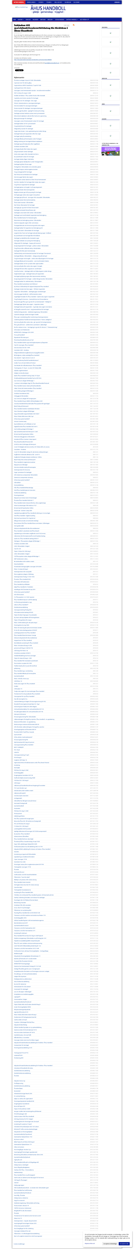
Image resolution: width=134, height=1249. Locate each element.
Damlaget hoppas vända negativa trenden (26, 169)
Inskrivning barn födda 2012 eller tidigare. (25, 706)
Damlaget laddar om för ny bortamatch (25, 123)
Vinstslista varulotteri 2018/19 (22, 653)
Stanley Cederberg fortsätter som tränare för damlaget (29, 897)
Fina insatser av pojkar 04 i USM (23, 663)
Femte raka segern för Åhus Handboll (24, 683)
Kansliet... (16, 851)
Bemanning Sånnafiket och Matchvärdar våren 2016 (28, 1154)
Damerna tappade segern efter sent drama (26, 223)
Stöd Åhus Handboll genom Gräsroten (24, 490)
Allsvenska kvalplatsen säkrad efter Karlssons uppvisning (30, 116)
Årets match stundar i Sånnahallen (23, 202)
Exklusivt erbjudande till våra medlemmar (25, 638)
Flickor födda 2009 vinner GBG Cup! (23, 416)
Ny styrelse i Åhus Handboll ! (22, 834)
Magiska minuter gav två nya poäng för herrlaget (27, 192)
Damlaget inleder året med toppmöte (24, 190)
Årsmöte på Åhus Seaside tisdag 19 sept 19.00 (27, 841)
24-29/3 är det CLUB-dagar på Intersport (25, 444)
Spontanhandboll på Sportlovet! (23, 1134)
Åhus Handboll (19, 2)
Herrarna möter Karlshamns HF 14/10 (24, 1032)
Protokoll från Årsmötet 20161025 (23, 961)
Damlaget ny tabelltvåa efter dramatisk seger (26, 238)
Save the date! (18, 887)
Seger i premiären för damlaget (22, 472)
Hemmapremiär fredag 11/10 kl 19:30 (24, 577)
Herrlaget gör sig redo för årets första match (26, 207)
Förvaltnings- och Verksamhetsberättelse (25, 974)
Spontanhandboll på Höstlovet (22, 1193)
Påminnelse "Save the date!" (22, 877)
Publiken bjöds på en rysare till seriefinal (25, 666)
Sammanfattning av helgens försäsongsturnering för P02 (30, 701)
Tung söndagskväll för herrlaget (23, 172)
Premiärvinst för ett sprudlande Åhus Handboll (27, 694)
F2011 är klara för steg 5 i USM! (22, 93)
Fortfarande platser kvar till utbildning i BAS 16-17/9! (28, 846)
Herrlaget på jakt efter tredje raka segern (25, 149)
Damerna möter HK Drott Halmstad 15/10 (25, 1030)
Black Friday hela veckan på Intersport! (24, 459)
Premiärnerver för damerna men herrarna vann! (27, 1216)
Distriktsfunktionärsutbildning (22, 1073)
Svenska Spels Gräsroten (21, 795)
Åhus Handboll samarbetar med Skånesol (25, 284)
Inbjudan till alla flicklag (20, 1025)
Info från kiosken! (19, 594)
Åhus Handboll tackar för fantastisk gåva (25, 218)
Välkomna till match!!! (20, 793)
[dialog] (107, 1239)
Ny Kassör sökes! (19, 1139)
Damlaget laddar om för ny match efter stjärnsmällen (28, 263)
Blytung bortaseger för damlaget (23, 118)
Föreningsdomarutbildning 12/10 (23, 1048)
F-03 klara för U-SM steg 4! (21, 780)
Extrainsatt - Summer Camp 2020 (23, 510)
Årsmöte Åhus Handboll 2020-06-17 (23, 500)
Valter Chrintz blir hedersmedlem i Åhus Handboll (27, 388)
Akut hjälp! (17, 767)
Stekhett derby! (18, 1172)
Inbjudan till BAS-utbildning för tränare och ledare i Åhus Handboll (32, 849)
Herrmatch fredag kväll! (20, 803)
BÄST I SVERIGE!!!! (19, 747)
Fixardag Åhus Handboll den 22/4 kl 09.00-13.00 (27, 913)
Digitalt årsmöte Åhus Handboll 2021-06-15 (25, 426)
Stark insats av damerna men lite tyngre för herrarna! (29, 1177)
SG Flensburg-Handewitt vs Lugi (23, 602)
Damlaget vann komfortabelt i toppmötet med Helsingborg (30, 215)
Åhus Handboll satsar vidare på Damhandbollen (27, 386)
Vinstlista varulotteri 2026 (21, 146)
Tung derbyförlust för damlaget (22, 126)
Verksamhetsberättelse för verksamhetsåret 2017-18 (28, 709)
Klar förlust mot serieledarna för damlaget (25, 174)
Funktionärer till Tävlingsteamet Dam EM (25, 1017)
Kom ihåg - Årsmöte (19, 1195)
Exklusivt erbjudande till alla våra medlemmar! (27, 528)
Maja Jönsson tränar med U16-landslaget (25, 498)
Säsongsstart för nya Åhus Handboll (24, 696)
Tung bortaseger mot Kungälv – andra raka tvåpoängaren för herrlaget (33, 258)
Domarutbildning (18, 485)
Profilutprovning (18, 1083)
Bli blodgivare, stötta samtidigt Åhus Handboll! (26, 355)
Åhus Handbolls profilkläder (22, 584)
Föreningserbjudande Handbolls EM (24, 1101)
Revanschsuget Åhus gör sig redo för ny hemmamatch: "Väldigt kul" (32, 302)
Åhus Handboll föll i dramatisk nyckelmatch (26, 661)
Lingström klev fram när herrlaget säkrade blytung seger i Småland (32, 233)
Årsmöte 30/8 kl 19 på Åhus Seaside (24, 732)
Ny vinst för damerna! (20, 984)
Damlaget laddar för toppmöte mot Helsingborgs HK (28, 228)
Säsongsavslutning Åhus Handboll (23, 745)
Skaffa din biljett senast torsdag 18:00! (24, 778)
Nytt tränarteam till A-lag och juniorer (24, 742)
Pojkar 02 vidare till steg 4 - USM (23, 658)
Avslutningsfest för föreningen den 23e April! (26, 1121)
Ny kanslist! (17, 1091)
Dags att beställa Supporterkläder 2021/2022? (26, 414)
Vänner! (16, 1182)
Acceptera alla (124, 1244)
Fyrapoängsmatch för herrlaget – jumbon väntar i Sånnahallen (31, 246)
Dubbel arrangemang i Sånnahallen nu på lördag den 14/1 (30, 938)
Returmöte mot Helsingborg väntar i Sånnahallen (27, 220)
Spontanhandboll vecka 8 (21, 925)
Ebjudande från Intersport (21, 337)
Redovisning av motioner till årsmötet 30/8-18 (26, 724)
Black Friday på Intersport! (21, 406)
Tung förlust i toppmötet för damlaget (24, 184)
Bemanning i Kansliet (20, 902)
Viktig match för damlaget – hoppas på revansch (27, 243)
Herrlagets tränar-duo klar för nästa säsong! (26, 885)
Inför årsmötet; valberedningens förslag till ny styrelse (29, 727)
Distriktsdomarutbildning (21, 607)
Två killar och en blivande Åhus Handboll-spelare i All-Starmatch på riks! (34, 895)
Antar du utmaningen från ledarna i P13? (25, 505)
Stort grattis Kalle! (19, 526)
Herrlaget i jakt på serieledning (22, 136)
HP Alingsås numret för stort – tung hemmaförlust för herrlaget (31, 309)
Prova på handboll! (19, 335)
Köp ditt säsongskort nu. (21, 699)
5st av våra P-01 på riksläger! (22, 907)
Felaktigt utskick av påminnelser (23, 979)
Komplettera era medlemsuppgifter (24, 994)
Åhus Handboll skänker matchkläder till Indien (27, 409)
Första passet (18, 813)
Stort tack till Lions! (19, 872)
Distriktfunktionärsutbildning (22, 1070)
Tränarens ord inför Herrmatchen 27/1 (24, 930)
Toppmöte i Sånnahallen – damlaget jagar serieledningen (30, 291)
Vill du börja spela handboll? (22, 419)
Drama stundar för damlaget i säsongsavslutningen (28, 108)
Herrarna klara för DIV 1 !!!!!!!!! (22, 347)
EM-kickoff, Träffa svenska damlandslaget (25, 1129)
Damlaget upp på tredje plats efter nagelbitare (27, 144)
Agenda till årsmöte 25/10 (21, 1012)
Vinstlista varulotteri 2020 (21, 543)
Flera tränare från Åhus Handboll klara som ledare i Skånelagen (32, 523)
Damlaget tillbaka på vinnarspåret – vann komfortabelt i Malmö (31, 261)
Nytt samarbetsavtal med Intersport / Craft (26, 431)
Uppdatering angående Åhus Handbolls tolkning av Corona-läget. (32, 513)
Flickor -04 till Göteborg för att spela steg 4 (25, 622)
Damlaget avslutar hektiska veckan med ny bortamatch (29, 113)
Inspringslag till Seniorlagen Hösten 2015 (25, 1223)
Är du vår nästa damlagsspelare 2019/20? (25, 630)
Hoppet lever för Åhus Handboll (23, 640)
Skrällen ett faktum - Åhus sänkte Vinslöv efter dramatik (29, 95)
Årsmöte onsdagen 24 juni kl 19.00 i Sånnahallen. (27, 80)
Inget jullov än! (18, 1160)
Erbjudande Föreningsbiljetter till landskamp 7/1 (27, 956)
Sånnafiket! (17, 482)
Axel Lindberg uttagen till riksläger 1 (24, 429)
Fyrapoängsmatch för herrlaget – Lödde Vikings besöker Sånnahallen (33, 279)
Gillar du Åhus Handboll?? (21, 605)
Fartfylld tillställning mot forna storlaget (25, 655)
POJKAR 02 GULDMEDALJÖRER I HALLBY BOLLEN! (27, 941)
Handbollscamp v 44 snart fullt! (22, 1035)
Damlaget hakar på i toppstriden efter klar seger (27, 134)
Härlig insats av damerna (21, 1198)
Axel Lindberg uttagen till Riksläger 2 (24, 391)
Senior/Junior (31, 2)
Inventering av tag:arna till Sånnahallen (25, 854)
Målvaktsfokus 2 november (21, 1037)
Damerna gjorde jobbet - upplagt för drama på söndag (29, 111)
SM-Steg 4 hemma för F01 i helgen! (23, 1119)
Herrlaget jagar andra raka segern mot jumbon (27, 195)
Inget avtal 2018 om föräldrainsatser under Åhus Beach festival (31, 762)
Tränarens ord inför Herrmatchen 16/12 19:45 (26, 948)
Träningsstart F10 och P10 (21, 1053)
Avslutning (17, 765)
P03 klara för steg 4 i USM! (21, 770)
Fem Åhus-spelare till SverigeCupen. (24, 818)
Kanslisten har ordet (19, 862)
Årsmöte (16, 869)
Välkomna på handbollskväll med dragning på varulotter (29, 785)
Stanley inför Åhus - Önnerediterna (24, 1170)
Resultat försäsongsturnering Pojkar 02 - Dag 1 (27, 704)
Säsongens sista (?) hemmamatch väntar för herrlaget (29, 121)
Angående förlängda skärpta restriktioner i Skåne (28, 457)
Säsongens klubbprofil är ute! (22, 1231)
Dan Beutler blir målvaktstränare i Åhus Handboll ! (28, 365)
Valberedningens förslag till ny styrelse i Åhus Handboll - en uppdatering (34, 719)
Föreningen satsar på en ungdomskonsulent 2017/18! (29, 864)
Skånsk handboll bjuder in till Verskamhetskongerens (29, 920)
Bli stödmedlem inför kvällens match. (24, 561)
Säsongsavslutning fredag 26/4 (22, 610)
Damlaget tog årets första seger (23, 164)
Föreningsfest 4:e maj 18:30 (21, 625)
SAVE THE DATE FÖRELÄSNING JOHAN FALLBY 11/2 (27, 946)
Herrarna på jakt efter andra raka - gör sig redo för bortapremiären (32, 322)
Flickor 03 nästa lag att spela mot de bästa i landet (28, 627)
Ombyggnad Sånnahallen (21, 396)
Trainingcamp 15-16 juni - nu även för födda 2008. (27, 368)
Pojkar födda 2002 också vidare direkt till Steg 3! (27, 1004)
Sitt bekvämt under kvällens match (23, 790)
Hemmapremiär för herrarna (22, 470)
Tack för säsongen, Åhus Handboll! (23, 345)
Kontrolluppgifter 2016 (20, 918)
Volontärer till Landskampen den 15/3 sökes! (26, 1126)
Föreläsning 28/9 (18, 1058)
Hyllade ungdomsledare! (21, 370)
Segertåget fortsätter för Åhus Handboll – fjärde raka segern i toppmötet (34, 296)
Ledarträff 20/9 (18, 1055)
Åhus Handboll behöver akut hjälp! (23, 839)
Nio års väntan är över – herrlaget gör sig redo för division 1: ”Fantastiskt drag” (35, 327)
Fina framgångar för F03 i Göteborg (23, 1228)
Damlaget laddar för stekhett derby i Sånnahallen (28, 281)
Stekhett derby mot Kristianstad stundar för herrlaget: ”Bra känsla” (32, 253)
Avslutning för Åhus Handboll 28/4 (23, 892)
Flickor (41, 2)
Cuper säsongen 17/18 (20, 859)
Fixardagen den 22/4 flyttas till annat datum (26, 900)
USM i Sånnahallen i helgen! (22, 546)
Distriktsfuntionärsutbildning (22, 1086)
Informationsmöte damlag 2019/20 (23, 612)
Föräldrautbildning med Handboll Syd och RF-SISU (27, 378)
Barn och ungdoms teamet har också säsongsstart (28, 1236)
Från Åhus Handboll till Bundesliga (23, 487)
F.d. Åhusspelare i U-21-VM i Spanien (24, 597)
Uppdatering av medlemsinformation (24, 857)
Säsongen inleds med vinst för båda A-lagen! (26, 1040)
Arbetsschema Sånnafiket (21, 836)
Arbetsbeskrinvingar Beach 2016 (23, 1093)
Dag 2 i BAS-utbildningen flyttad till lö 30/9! (25, 844)
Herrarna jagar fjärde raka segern (23, 177)
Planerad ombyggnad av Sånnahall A (24, 437)
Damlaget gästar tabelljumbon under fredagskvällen (28, 162)
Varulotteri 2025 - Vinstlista (21, 350)
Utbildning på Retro (19, 816)
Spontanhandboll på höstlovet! (22, 1002)
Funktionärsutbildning (20, 493)
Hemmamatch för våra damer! (22, 986)
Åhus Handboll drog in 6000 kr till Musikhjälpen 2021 (28, 401)
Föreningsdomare (19, 495)
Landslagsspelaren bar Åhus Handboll (24, 633)
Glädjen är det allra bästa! (21, 373)
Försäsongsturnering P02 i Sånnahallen (25, 717)
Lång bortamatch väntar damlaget (23, 151)
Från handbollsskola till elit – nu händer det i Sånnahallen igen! (31, 1188)
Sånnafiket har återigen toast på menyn (25, 801)
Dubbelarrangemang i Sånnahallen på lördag (26, 1203)
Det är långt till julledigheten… (22, 1167)
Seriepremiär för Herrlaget (21, 1045)
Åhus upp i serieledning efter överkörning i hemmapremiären (31, 317)
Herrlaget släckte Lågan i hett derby (24, 159)
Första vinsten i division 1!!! (21, 1205)
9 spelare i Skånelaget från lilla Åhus (24, 1022)
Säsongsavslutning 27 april (21, 755)
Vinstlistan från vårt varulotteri (22, 905)
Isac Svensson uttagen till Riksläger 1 (24, 381)
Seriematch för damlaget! (21, 989)
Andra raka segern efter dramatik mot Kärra (26, 154)
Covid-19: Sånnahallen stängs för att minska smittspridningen (31, 452)
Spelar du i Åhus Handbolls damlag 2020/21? (26, 538)
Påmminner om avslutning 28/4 (22, 910)
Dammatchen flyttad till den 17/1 (23, 1144)
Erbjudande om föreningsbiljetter (23, 1132)
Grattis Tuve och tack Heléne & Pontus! (25, 363)
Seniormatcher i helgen (20, 999)
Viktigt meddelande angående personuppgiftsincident (29, 353)
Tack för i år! (17, 549)
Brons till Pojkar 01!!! (19, 1106)
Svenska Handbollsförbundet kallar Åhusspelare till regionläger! (32, 403)
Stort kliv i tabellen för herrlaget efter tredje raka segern (29, 182)
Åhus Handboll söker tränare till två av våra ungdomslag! (30, 503)
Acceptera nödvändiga (110, 1244)
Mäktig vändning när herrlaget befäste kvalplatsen (28, 141)
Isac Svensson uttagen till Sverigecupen (25, 398)
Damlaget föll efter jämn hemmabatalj (24, 251)
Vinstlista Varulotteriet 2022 (21, 393)
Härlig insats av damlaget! (21, 1165)
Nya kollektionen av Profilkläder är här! (25, 424)
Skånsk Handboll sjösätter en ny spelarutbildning (27, 1027)
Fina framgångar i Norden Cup (22, 1149)
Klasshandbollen (19, 564)
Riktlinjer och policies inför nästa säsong (25, 879)
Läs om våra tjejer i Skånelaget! (22, 992)
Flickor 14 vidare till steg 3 (21, 569)
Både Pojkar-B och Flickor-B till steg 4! (24, 1142)
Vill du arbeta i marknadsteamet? (23, 737)
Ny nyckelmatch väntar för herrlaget (24, 156)
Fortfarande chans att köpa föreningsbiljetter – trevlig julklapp (31, 951)
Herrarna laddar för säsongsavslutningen (25, 106)
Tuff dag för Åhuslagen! (20, 1180)
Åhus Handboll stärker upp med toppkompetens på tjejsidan (31, 342)
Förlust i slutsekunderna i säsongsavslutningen (27, 103)
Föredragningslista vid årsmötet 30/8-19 (25, 729)
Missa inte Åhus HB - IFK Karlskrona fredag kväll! (27, 821)
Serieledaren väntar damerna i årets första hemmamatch (30, 179)
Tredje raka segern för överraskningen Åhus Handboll (29, 691)
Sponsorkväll (17, 734)
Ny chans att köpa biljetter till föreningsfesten (26, 617)
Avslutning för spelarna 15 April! (23, 1124)
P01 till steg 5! (17, 757)
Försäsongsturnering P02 (21, 739)
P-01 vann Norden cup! (20, 788)
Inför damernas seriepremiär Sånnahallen (26, 475)
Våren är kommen (19, 1147)
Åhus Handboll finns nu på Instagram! (24, 1175)
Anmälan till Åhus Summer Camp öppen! (25, 439)
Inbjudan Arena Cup (19, 1081)
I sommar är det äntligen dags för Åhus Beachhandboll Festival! (31, 383)
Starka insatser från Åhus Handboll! (24, 1116)
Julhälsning (17, 668)
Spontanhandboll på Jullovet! (22, 1157)
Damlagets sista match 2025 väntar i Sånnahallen (27, 212)
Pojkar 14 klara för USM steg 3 (22, 551)
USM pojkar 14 (18, 689)
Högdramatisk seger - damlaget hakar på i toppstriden (29, 274)
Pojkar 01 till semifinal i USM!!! (22, 1109)
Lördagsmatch (18, 798)
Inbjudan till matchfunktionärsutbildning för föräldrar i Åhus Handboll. (33, 1065)
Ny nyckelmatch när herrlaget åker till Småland (27, 235)
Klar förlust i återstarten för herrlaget (24, 205)
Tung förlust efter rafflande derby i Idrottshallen (27, 248)
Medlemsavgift (18, 953)
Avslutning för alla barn (20, 933)
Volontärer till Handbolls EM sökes (23, 1068)
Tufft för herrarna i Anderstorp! (22, 1208)
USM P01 (16, 752)
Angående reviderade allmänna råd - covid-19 (26, 454)
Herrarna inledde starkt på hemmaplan (25, 467)
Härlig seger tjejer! (19, 1185)
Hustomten (17, 808)
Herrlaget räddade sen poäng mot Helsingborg (27, 240)
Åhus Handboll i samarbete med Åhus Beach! (26, 531)
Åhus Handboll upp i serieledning (23, 671)
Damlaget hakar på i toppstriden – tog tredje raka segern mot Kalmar (33, 307)
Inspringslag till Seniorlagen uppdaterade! (25, 1152)
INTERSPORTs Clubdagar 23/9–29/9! (24, 332)
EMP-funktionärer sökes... (21, 559)
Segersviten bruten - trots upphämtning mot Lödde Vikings (30, 131)
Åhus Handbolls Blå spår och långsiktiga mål (26, 1162)
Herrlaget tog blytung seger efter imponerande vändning (29, 276)
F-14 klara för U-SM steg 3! (21, 826)
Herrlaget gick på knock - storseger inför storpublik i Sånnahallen (32, 197)
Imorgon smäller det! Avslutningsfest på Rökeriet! (27, 1111)
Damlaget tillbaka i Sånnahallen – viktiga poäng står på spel (30, 256)
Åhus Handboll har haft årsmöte (23, 1190)
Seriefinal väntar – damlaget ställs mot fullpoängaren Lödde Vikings (33, 271)
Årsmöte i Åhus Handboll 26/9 (22, 579)
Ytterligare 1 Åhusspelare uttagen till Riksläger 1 (27, 541)
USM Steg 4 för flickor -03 (21, 650)
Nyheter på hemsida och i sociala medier (25, 958)
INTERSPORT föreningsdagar (22, 964)
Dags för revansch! (19, 1200)
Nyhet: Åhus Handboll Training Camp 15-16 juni (27, 375)
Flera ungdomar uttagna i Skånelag (23, 574)
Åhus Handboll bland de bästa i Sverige (25, 635)
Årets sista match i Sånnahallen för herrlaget (26, 230)
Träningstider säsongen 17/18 (22, 867)
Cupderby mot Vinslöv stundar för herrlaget (26, 98)
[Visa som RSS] (73, 25)
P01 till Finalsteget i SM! (20, 1114)
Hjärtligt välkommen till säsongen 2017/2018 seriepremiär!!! (30, 831)
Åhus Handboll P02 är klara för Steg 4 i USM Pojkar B (28, 935)
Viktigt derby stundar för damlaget (23, 128)
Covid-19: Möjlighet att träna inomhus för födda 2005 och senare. (32, 447)
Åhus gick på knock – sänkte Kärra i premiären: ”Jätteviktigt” (30, 325)
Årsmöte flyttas (18, 1088)
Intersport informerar (20, 714)
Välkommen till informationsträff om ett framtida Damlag (29, 536)
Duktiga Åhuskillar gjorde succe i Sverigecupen (27, 969)
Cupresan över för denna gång (22, 83)
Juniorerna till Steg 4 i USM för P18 (23, 648)
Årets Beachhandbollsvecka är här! (24, 340)
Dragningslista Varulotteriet (21, 1104)
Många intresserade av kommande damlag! (26, 521)
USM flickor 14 (18, 681)
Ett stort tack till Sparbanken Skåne (23, 434)
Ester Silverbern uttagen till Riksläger (24, 411)
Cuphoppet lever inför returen (22, 88)
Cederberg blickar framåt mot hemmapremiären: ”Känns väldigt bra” (33, 319)
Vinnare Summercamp (20, 421)
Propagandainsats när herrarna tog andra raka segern (29, 225)
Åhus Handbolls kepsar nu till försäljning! (25, 599)
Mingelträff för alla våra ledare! (22, 1210)
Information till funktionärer (21, 582)
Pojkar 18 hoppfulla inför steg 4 (22, 620)
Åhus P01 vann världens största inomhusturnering (28, 943)
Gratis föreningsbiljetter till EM (22, 1007)
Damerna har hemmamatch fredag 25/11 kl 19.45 (27, 966)
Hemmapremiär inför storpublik (23, 571)
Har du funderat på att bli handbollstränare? (26, 360)
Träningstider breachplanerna (22, 890)
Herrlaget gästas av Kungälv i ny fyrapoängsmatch (28, 187)
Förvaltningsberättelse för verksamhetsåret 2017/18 (28, 711)
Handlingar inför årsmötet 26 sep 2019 (24, 589)
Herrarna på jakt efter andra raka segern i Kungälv (28, 266)
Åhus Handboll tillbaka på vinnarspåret (25, 673)
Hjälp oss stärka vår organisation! (23, 1098)
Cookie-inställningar (19, 1244)
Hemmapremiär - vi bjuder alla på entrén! (25, 1221)
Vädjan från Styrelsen (20, 976)
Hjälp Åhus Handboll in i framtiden (23, 587)
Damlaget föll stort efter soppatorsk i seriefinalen (27, 268)
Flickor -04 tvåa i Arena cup (21, 678)
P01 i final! (17, 750)
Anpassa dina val (90, 1243)
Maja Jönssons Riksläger (21, 465)
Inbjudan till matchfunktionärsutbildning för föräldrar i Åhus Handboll (41, 28)
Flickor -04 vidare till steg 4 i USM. (23, 645)
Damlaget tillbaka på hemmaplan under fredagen (27, 139)
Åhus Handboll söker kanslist (22, 882)
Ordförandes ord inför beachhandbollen (25, 874)
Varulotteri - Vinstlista (20, 449)
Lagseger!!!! (17, 997)
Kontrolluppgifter (19, 773)
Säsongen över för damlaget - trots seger (25, 100)
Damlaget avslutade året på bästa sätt (24, 210)
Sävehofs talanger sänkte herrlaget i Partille (26, 314)
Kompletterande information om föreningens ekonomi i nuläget (31, 971)
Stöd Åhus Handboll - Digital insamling (24, 515)
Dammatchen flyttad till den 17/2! (23, 1137)
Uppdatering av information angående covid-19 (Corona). (30, 533)
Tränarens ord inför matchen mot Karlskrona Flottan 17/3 (30, 915)
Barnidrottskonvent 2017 (21, 923)
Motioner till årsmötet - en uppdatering (24, 722)
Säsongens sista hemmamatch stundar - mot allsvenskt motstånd (32, 90)
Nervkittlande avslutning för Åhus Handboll (26, 643)
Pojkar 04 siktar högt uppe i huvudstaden (25, 615)
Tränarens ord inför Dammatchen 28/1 (24, 928)
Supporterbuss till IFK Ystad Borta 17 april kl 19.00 (27, 85)
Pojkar (49, 2)
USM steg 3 (17, 783)
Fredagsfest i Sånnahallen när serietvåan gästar (27, 167)
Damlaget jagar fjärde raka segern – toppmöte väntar (29, 304)
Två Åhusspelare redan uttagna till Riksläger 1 (27, 556)
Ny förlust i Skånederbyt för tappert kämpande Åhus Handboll (31, 286)
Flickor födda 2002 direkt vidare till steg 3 (25, 1014)
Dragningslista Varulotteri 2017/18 (23, 775)
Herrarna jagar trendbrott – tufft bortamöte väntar (28, 294)
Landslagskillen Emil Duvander (22, 829)
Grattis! (16, 686)
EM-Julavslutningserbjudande (22, 1009)
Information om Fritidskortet (21, 330)
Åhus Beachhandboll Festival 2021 (23, 442)
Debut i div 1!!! (18, 1218)
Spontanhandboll (19, 676)
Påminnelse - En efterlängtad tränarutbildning (26, 1233)
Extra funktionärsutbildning (21, 981)
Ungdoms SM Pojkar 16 (20, 760)
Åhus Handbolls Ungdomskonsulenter (24, 462)
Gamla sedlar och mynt (20, 1020)
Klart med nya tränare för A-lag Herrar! (24, 518)
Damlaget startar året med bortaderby (24, 200)
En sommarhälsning (19, 1096)
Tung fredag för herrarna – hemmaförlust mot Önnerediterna (31, 299)
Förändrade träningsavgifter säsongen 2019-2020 (27, 566)
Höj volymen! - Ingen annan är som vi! (24, 358)
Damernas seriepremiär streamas (23, 477)
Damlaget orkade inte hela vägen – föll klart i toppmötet (29, 289)
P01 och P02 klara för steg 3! (22, 823)
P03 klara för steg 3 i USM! (21, 811)
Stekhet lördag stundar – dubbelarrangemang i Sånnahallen (30, 312)
